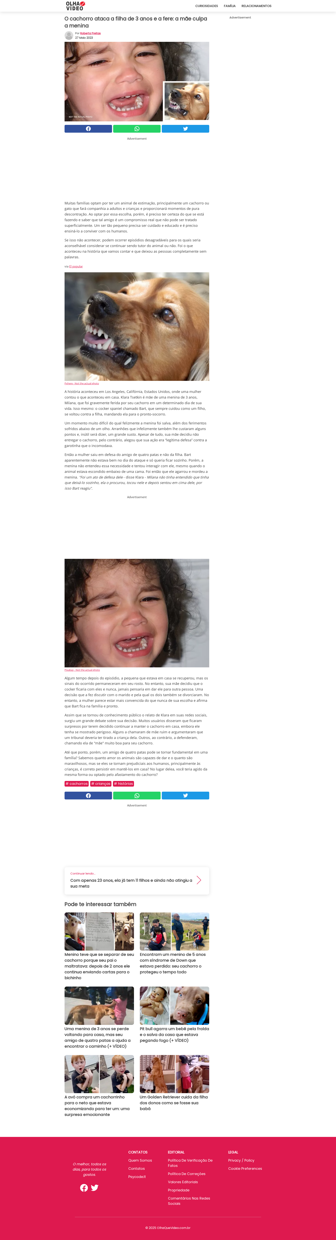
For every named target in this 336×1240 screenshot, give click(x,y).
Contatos (136, 1168)
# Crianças (100, 783)
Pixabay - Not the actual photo (82, 670)
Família (230, 6)
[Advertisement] (137, 168)
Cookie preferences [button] (245, 1168)
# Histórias (123, 783)
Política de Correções (187, 1173)
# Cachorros (77, 783)
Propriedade (178, 1190)
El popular (76, 266)
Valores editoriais (183, 1182)
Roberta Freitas (90, 33)
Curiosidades (206, 6)
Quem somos (140, 1160)
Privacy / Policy (241, 1160)
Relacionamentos (256, 6)
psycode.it (137, 1176)
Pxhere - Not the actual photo (82, 383)
